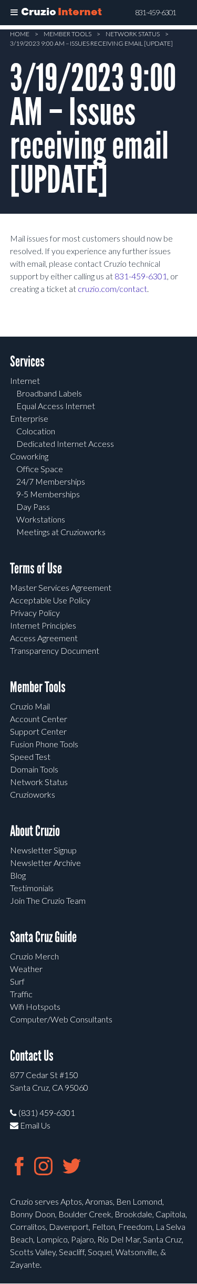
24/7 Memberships (50, 481)
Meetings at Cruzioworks (61, 532)
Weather (26, 969)
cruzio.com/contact (112, 289)
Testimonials (32, 888)
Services (27, 361)
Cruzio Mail (30, 706)
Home (19, 34)
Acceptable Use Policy (50, 600)
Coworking (29, 456)
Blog (18, 875)
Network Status (133, 34)
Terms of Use (36, 568)
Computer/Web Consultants (61, 1019)
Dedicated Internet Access (65, 443)
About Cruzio (35, 831)
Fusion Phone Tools (44, 744)
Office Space (39, 469)
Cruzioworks (32, 794)
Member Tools (67, 34)
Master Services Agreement (60, 587)
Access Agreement (44, 638)
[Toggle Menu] (14, 12)
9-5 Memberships (48, 494)
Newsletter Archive (45, 863)
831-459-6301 (155, 12)
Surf (17, 981)
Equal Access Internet (55, 406)
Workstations (40, 519)
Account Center (38, 719)
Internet (25, 380)
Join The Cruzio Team (48, 900)
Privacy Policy (35, 613)
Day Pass (33, 506)
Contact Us (32, 1056)
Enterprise (29, 418)
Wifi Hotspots (35, 1006)
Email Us (34, 1125)
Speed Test (30, 756)
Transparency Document (54, 650)
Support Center (38, 731)
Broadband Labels (49, 393)
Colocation (35, 431)
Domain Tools (34, 769)
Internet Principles (43, 625)
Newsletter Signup (43, 850)
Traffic (21, 994)
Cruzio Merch (34, 956)
